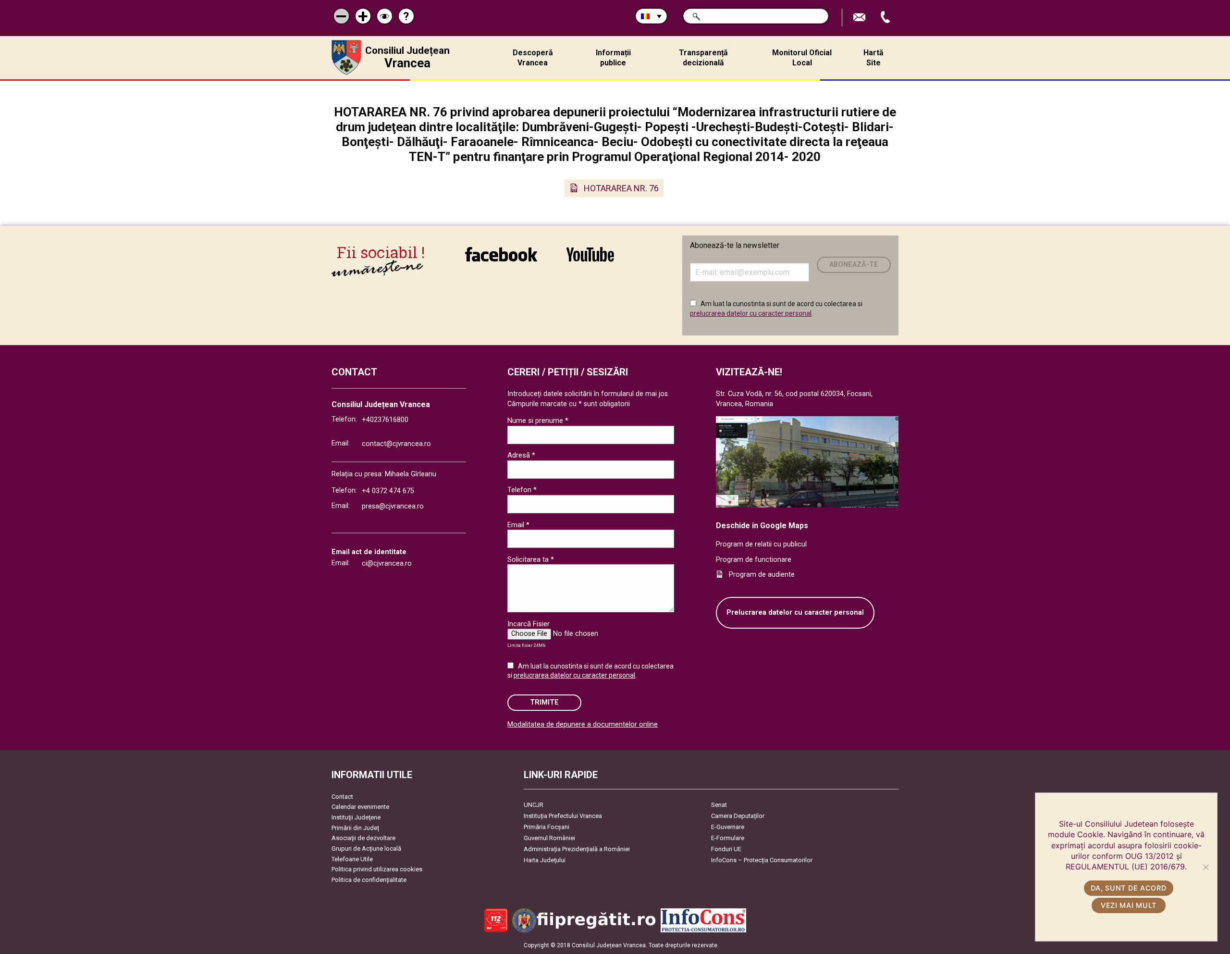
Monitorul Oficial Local (802, 57)
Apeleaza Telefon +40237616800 (886, 17)
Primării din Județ (355, 827)
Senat (719, 804)
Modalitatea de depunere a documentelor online (582, 724)
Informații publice (613, 57)
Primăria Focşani (546, 826)
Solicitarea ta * (530, 559)
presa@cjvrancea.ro (393, 506)
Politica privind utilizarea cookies (377, 869)
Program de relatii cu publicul (761, 544)
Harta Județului (545, 860)
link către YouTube (590, 261)
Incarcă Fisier (528, 623)
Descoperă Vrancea (533, 57)
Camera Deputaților (737, 815)
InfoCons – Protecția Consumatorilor (761, 860)
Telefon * (522, 489)
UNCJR (533, 804)
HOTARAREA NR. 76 (621, 188)
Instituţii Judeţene (356, 817)
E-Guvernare (727, 826)
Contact (342, 796)
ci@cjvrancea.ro (387, 563)
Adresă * (521, 455)
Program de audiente (762, 574)
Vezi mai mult (1128, 905)
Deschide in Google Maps (762, 525)
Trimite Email (861, 17)
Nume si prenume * (537, 420)
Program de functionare (753, 560)
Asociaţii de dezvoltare (363, 838)
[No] (1205, 867)
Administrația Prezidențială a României (577, 849)
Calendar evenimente (360, 806)
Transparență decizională (703, 57)
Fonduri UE (726, 849)
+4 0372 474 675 (388, 491)
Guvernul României (549, 838)
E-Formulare (727, 838)
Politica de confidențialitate (369, 879)
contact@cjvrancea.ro (396, 444)
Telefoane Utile (352, 859)
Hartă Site (873, 57)
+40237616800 (385, 420)
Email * (518, 524)
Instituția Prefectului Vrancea (563, 815)
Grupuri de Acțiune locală (366, 848)
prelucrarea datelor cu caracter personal (751, 313)
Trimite (544, 702)
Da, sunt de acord (1128, 888)
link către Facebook (501, 261)
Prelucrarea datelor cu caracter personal (795, 612)
